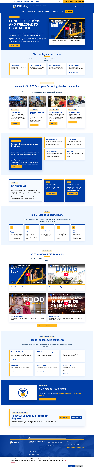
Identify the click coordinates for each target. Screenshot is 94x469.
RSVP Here (33, 125)
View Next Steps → (73, 72)
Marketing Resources (52, 453)
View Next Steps (72, 193)
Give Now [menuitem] (69, 11)
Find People (26, 1)
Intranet (50, 448)
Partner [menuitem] (61, 11)
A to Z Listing (13, 1)
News (32, 1)
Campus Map (19, 1)
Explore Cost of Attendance (47, 399)
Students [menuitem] (54, 11)
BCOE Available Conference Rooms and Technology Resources (55, 442)
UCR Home (37, 1)
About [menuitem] (23, 11)
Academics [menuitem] (39, 11)
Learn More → (33, 71)
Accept (71, 466)
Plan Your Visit (16, 166)
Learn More (14, 123)
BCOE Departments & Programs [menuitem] (73, 1)
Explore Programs (76, 417)
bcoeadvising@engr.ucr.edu (34, 454)
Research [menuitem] (47, 11)
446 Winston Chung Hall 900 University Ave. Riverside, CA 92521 (33, 447)
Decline (79, 466)
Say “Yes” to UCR (14, 45)
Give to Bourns (51, 445)
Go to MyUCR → (14, 71)
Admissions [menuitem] (31, 11)
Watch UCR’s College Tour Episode (46, 325)
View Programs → (53, 71)
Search (59, 1)
